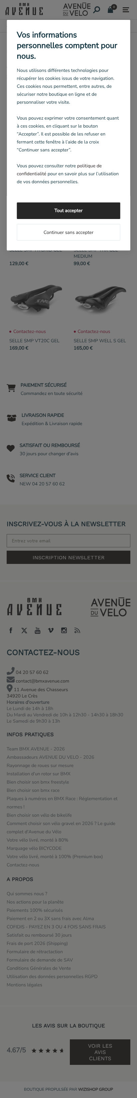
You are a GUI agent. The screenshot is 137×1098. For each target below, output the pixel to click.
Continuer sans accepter (68, 232)
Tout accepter (68, 210)
